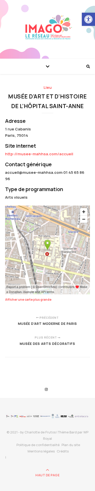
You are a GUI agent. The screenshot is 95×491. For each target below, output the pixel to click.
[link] (88, 19)
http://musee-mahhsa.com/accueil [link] (39, 154)
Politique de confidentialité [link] (38, 445)
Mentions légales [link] (41, 451)
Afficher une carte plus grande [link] (28, 299)
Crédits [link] (63, 451)
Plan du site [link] (71, 445)
